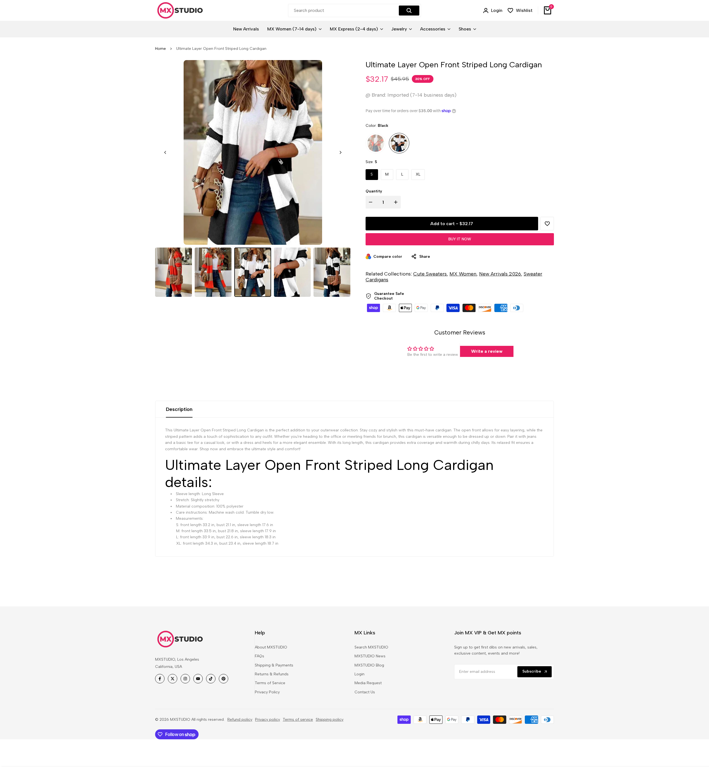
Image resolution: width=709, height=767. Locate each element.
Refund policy (239, 719)
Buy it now (459, 239)
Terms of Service (270, 683)
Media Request (368, 683)
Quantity (374, 191)
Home (160, 48)
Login (359, 674)
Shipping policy (329, 719)
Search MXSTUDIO (371, 647)
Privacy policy (267, 719)
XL (418, 174)
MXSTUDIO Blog (369, 665)
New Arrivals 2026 (500, 274)
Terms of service (298, 719)
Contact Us (364, 692)
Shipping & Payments (274, 665)
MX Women (462, 274)
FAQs (259, 656)
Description (179, 409)
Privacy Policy (267, 692)
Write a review (486, 351)
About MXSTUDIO (271, 647)
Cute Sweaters (430, 274)
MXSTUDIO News (370, 656)
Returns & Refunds (272, 674)
